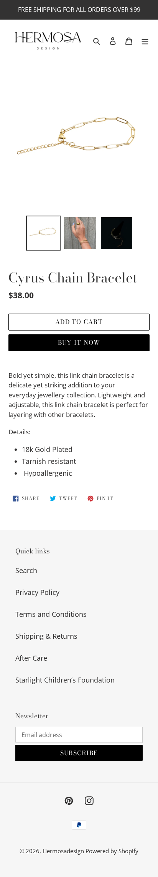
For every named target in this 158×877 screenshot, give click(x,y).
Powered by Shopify (112, 851)
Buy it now (79, 342)
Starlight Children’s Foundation (65, 679)
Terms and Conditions (51, 614)
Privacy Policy (37, 592)
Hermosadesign (64, 851)
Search (26, 570)
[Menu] (145, 41)
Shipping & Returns (46, 636)
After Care (31, 658)
